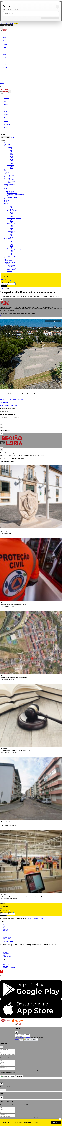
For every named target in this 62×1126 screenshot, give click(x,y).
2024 (11, 157)
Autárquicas (10, 147)
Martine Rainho (4, 402)
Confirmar (3, 1089)
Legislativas (10, 154)
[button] (31, 71)
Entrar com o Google (31, 1039)
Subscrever (4, 286)
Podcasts (6, 199)
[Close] (1, 299)
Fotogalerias (7, 190)
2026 (11, 166)
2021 (11, 150)
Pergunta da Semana (9, 175)
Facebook (5, 925)
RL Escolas (7, 200)
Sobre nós (6, 263)
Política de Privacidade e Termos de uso (34, 918)
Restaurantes (10, 179)
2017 (11, 151)
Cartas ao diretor (11, 196)
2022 (11, 159)
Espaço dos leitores (12, 193)
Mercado (6, 169)
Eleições (6, 146)
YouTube (5, 930)
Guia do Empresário (12, 204)
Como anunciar (8, 260)
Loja (12, 23)
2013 (11, 153)
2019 (11, 160)
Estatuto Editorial (11, 269)
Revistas (6, 203)
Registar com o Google (8, 1076)
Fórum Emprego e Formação (14, 249)
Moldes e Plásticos (12, 210)
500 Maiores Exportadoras (14, 218)
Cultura (6, 173)
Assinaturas (6, 953)
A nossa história (11, 265)
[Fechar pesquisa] (57, 7)
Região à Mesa (7, 176)
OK (1, 447)
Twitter (5, 926)
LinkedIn (5, 929)
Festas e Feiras (11, 181)
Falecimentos (7, 257)
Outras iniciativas (11, 256)
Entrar (15, 23)
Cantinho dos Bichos (9, 184)
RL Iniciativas (7, 238)
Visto (5, 187)
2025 (11, 148)
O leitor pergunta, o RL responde (15, 194)
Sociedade (6, 143)
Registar (8, 137)
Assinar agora (3, 316)
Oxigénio (9, 182)
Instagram (5, 927)
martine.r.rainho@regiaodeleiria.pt (8, 405)
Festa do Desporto (11, 240)
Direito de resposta (12, 197)
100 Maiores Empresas (13, 224)
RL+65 (6, 201)
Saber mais (3, 279)
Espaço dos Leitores (9, 191)
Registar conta (19, 1076)
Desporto (6, 172)
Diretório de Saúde (12, 231)
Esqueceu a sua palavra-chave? (23, 1037)
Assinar (9, 23)
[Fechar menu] (9, 91)
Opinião (6, 185)
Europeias (9, 162)
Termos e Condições (12, 268)
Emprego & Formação (9, 262)
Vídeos (6, 188)
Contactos (9, 271)
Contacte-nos (3, 23)
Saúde (5, 171)
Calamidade (7, 144)
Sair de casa (7, 178)
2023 (11, 209)
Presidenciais (10, 165)
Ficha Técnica (10, 266)
